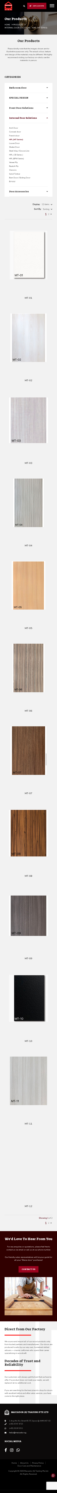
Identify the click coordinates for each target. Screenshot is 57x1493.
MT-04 (28, 545)
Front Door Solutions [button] (21, 108)
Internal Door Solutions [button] (23, 118)
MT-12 (28, 1206)
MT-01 (28, 298)
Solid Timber (14, 174)
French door (14, 136)
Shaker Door (14, 147)
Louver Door (14, 143)
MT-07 (28, 793)
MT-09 (28, 958)
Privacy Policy (38, 1463)
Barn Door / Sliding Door (19, 178)
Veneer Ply (13, 162)
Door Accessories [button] (19, 191)
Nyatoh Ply (13, 166)
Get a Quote (38, 6)
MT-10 (28, 1041)
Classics (13, 170)
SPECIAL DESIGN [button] (18, 97)
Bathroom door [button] (18, 87)
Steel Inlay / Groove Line (19, 151)
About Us (24, 1463)
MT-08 (28, 876)
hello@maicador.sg (17, 1432)
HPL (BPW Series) (16, 158)
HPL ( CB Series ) (16, 155)
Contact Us (28, 1269)
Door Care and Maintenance (29, 1466)
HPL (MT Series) (16, 139)
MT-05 (28, 628)
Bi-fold (12, 181)
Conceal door (15, 132)
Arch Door (13, 128)
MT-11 (28, 1123)
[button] (47, 204)
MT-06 (28, 711)
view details (31, 287)
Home (14, 1463)
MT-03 (28, 463)
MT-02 (28, 380)
